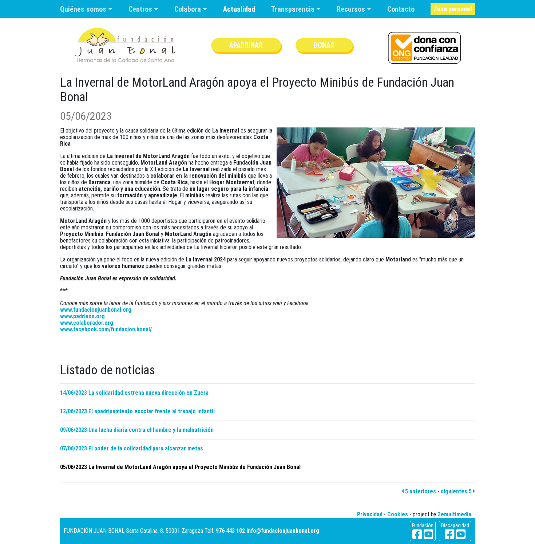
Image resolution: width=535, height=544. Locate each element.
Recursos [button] (352, 9)
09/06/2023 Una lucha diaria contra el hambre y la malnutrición (137, 429)
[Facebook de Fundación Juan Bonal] (417, 534)
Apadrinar (246, 45)
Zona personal (452, 9)
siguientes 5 (457, 491)
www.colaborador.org (86, 322)
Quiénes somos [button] (84, 9)
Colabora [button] (188, 9)
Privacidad (370, 514)
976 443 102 (230, 530)
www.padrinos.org (82, 316)
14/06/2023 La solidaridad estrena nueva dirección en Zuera (134, 392)
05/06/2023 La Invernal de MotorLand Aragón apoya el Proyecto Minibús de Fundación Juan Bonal (180, 467)
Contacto (401, 9)
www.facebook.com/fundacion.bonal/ (106, 329)
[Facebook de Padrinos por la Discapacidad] (449, 534)
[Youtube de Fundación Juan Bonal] (428, 534)
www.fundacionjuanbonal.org (95, 309)
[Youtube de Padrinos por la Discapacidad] (460, 534)
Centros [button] (141, 9)
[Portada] (124, 45)
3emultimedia (454, 514)
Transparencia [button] (293, 9)
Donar (324, 45)
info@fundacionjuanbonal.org (282, 530)
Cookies (397, 514)
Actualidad (239, 9)
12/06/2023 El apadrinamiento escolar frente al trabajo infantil (137, 411)
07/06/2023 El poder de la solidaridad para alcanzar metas (131, 448)
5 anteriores (420, 491)
